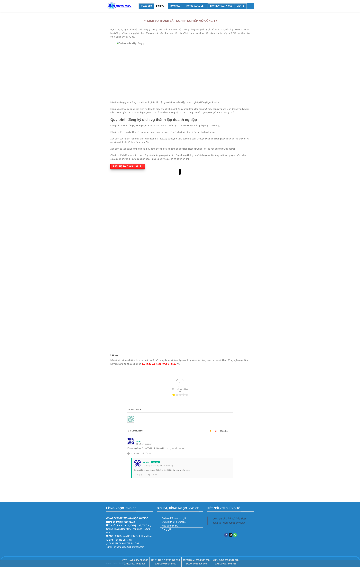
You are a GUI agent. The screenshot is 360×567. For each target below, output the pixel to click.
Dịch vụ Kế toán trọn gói (174, 518)
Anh (154, 466)
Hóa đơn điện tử (170, 526)
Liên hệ (241, 6)
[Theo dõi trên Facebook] (226, 535)
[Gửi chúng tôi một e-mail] (231, 535)
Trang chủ (146, 6)
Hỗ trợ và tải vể (194, 6)
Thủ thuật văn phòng (221, 6)
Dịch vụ (160, 6)
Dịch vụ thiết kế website (174, 522)
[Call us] (235, 535)
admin (146, 462)
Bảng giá (175, 6)
